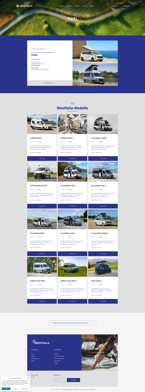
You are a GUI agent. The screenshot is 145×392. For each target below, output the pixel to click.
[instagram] (130, 1)
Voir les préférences (24, 388)
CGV (80, 389)
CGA (83, 389)
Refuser (15, 388)
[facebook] (128, 1)
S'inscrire (73, 380)
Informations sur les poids (90, 389)
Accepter (6, 388)
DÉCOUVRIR (42, 158)
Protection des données (74, 389)
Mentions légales (65, 389)
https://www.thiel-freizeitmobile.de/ (40, 69)
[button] (28, 378)
